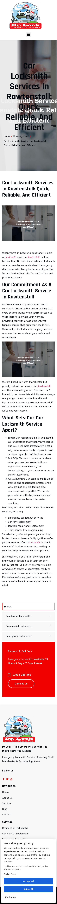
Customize (10, 897)
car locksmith (33, 542)
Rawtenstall (33, 257)
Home (7, 136)
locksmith (11, 257)
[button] (28, 34)
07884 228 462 (22, 675)
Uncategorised (21, 136)
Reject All (28, 889)
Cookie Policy (10, 874)
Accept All (28, 881)
